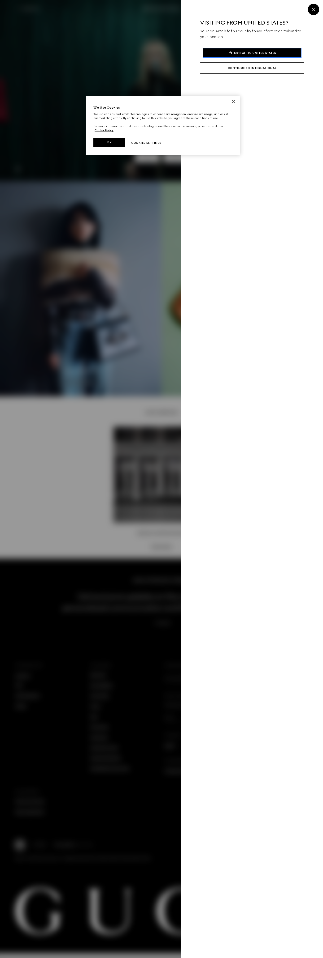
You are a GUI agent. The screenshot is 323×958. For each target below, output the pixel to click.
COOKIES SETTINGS (146, 143)
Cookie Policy (104, 130)
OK (109, 142)
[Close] (313, 9)
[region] (163, 125)
